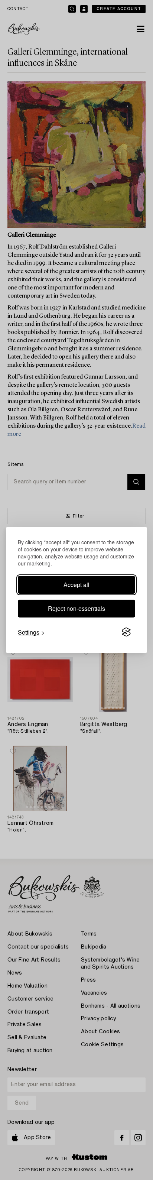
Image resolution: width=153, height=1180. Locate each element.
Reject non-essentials (76, 608)
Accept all (76, 584)
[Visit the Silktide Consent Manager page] (126, 632)
